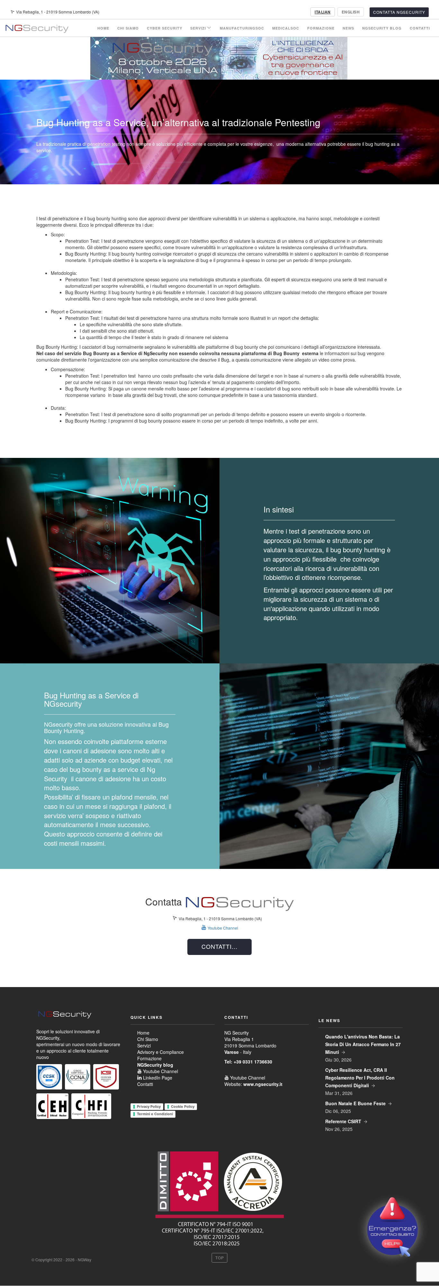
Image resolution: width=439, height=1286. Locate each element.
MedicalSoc (285, 28)
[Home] (36, 28)
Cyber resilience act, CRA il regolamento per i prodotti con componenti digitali (360, 1078)
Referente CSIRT (343, 1121)
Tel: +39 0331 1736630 (248, 1061)
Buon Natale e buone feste (355, 1103)
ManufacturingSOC (242, 28)
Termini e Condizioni (155, 1114)
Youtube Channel (127, 12)
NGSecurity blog (382, 28)
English (351, 12)
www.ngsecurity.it (262, 1084)
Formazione (321, 28)
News (348, 28)
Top (219, 1257)
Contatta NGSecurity (399, 12)
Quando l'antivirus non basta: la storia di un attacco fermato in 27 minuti (363, 1044)
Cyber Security (164, 28)
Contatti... (219, 946)
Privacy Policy (149, 1106)
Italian (322, 12)
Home (103, 28)
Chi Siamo (128, 28)
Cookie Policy (182, 1106)
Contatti (420, 28)
